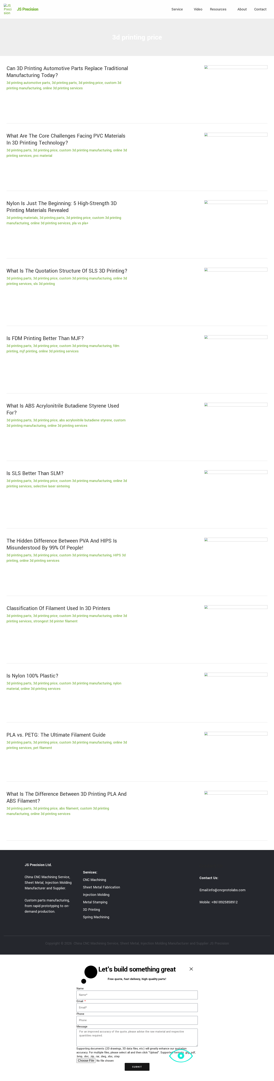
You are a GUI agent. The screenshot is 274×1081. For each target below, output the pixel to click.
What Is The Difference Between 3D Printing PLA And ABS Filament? (67, 798)
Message (81, 1027)
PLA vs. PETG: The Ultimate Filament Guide (56, 735)
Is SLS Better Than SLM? (35, 473)
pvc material (42, 155)
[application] (184, 9)
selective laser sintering (51, 486)
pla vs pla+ (80, 223)
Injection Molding (96, 894)
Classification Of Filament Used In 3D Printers (58, 608)
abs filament (68, 808)
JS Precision (27, 9)
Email (80, 1001)
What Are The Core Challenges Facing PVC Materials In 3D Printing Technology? (66, 139)
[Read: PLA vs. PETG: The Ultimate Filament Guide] (235, 752)
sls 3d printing (44, 283)
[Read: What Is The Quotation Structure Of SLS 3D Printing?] (235, 292)
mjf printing (28, 351)
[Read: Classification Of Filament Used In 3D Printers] (235, 630)
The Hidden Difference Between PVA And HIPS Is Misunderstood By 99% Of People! (62, 544)
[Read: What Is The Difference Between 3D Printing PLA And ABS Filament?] (235, 811)
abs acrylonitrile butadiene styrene (85, 420)
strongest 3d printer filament (55, 621)
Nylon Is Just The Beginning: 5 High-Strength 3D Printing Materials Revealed (62, 207)
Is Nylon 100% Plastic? (33, 676)
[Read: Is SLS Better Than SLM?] (235, 495)
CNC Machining (94, 879)
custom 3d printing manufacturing (85, 150)
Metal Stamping (95, 902)
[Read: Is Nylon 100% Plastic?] (235, 693)
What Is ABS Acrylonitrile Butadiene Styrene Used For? (63, 409)
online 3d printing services (63, 88)
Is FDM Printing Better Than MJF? (45, 338)
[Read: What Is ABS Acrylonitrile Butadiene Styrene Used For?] (235, 427)
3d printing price (90, 82)
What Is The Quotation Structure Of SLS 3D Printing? (67, 271)
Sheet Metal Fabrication (101, 887)
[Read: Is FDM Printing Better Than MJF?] (235, 360)
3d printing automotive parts (28, 82)
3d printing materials (22, 217)
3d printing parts (64, 82)
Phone (80, 1014)
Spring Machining (96, 917)
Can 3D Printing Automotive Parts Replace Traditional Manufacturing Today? (67, 72)
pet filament (42, 747)
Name (80, 989)
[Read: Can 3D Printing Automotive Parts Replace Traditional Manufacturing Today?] (235, 90)
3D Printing (91, 909)
